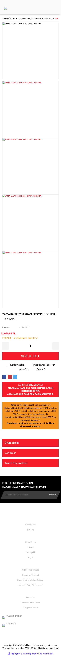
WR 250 (25, 327)
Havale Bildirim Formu (30, 603)
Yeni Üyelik (30, 552)
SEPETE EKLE (30, 356)
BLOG (30, 547)
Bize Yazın (30, 597)
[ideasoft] (14, 653)
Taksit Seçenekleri (16, 463)
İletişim (30, 530)
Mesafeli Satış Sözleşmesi (31, 585)
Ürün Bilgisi (12, 442)
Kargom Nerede (30, 608)
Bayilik (30, 557)
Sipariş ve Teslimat (30, 575)
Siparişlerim (30, 542)
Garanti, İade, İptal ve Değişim (30, 580)
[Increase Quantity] (55, 346)
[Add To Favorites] (15, 364)
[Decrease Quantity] (5, 346)
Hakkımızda (30, 524)
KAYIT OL (53, 495)
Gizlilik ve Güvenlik (30, 570)
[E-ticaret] (30, 653)
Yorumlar (10, 453)
